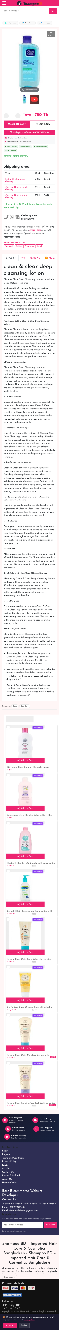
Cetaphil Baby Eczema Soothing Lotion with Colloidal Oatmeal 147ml (29, 911)
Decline (24, 1325)
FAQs (5, 1165)
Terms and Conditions (13, 1158)
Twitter (19, 246)
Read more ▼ (9, 1277)
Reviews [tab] (35, 258)
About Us (7, 1179)
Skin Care (24, 706)
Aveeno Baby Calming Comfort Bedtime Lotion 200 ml (31, 1103)
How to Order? (9, 1183)
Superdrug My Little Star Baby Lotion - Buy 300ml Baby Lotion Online (29, 815)
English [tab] (11, 258)
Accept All (10, 1325)
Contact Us (8, 1172)
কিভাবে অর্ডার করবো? (16, 156)
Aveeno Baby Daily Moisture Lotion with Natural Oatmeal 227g (28, 1055)
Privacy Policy (9, 1161)
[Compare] (8, 727)
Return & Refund (11, 1175)
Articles (6, 1168)
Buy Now (44, 124)
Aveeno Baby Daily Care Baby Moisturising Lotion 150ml (29, 959)
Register (6, 1154)
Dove (15, 706)
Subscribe (50, 1225)
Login (5, 1151)
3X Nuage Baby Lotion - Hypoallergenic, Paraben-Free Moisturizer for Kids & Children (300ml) (30, 767)
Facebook (9, 246)
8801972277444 (17, 1207)
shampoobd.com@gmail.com (23, 1210)
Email (39, 246)
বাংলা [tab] (23, 258)
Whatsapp (29, 246)
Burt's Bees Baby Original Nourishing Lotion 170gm (30, 1007)
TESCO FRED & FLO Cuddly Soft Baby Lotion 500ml (31, 863)
